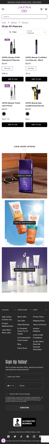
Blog (19, 344)
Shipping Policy (39, 321)
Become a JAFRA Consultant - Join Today (24, 2)
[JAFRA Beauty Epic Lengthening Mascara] (36, 92)
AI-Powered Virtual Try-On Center (22, 331)
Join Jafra (21, 321)
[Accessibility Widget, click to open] (3, 440)
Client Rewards (23, 325)
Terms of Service (39, 325)
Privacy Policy (38, 317)
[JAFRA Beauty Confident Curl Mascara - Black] (36, 46)
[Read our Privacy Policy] (42, 397)
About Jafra (21, 317)
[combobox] (24, 16)
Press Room (22, 348)
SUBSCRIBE (24, 407)
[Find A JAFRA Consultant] (40, 9)
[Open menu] (4, 9)
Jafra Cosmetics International (23, 432)
